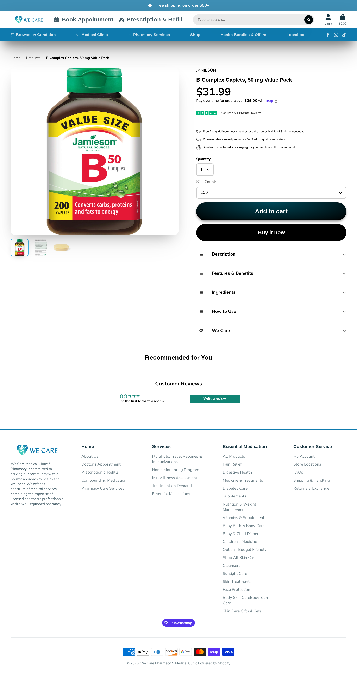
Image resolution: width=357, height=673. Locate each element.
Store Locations (307, 464)
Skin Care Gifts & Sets (242, 611)
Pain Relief (232, 464)
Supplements (234, 496)
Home (15, 57)
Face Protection (236, 589)
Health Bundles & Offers (243, 35)
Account (328, 19)
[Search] (308, 19)
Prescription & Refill (154, 19)
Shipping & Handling (311, 480)
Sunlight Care (235, 573)
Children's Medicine (240, 541)
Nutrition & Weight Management (239, 507)
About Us (89, 456)
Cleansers (231, 565)
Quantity (203, 159)
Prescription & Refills (100, 472)
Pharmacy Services (151, 35)
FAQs (298, 472)
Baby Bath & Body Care (244, 525)
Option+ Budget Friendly (245, 549)
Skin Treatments (237, 581)
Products (33, 57)
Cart (342, 19)
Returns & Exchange (311, 488)
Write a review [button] (214, 398)
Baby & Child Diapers (241, 533)
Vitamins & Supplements (244, 517)
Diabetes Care (235, 488)
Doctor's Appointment (101, 464)
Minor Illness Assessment (174, 478)
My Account (304, 456)
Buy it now (271, 232)
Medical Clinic (94, 35)
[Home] (29, 19)
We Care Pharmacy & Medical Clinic (168, 663)
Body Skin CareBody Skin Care (245, 600)
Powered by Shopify (214, 663)
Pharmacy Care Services (102, 488)
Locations (296, 35)
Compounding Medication (103, 480)
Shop (195, 35)
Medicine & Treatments (243, 480)
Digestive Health (237, 472)
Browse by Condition (36, 35)
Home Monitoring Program (175, 470)
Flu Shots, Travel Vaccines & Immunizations (177, 459)
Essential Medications (171, 493)
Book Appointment (87, 19)
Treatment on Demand (172, 485)
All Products (234, 456)
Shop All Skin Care (239, 557)
